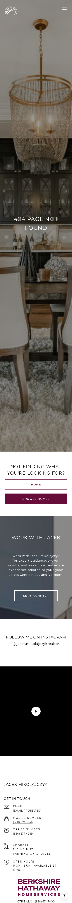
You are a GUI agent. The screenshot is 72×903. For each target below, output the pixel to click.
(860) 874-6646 (22, 822)
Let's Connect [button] (36, 595)
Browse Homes (36, 499)
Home (36, 484)
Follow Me (36, 655)
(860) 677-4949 (23, 833)
